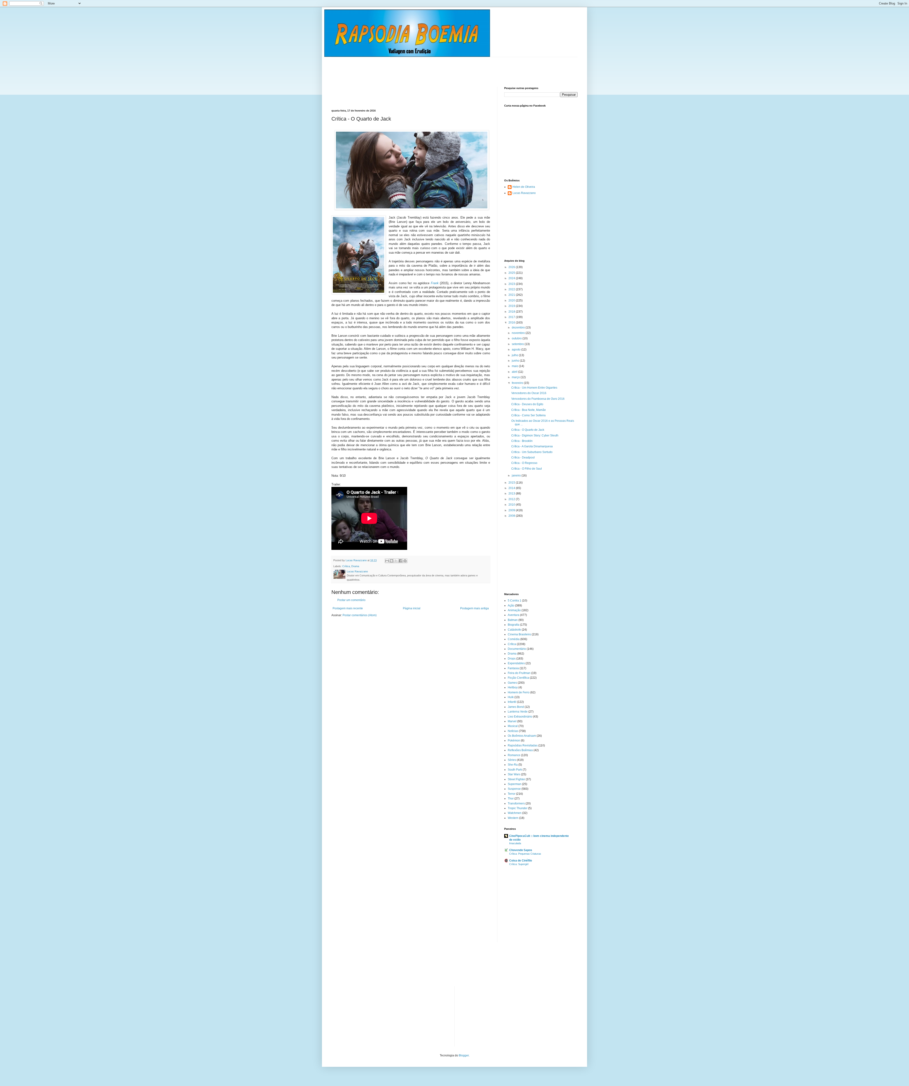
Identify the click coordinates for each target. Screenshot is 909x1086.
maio (515, 366)
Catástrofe (514, 629)
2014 (512, 488)
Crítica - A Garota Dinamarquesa (532, 446)
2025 (512, 272)
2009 (512, 510)
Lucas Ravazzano (524, 193)
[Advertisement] (417, 67)
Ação (511, 605)
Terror (511, 793)
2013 (512, 493)
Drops (512, 658)
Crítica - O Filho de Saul (526, 468)
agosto (516, 349)
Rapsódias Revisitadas (523, 745)
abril (515, 371)
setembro (518, 344)
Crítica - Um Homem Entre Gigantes (534, 387)
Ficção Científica (518, 677)
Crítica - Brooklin (522, 441)
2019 (512, 306)
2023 (512, 284)
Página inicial (411, 608)
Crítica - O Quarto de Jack (527, 429)
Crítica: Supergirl (518, 864)
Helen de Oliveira (523, 186)
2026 (512, 267)
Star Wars (514, 774)
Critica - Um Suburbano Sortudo (532, 452)
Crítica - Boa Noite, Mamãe (528, 410)
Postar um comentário (351, 600)
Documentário (517, 649)
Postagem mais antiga (474, 608)
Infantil (512, 702)
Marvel (512, 721)
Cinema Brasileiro (519, 634)
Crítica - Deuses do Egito (527, 404)
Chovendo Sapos (520, 850)
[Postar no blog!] (391, 560)
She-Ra (513, 764)
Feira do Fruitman (519, 673)
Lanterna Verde (518, 711)
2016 (512, 322)
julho (515, 355)
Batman (513, 620)
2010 (512, 504)
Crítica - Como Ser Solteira (528, 415)
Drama (355, 566)
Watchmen (514, 813)
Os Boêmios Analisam (522, 735)
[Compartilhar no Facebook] (400, 560)
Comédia (514, 639)
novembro (519, 333)
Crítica (346, 566)
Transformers (516, 803)
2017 (512, 317)
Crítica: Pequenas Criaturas (525, 853)
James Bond (516, 707)
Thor (511, 798)
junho (516, 360)
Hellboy (513, 687)
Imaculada (515, 843)
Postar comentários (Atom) (360, 615)
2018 (512, 311)
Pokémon (514, 740)
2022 (512, 289)
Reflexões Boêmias (520, 750)
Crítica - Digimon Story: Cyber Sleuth (534, 435)
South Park (515, 769)
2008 (512, 515)
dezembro (519, 327)
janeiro (516, 475)
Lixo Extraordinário (520, 716)
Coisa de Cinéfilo (520, 860)
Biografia (513, 624)
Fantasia (513, 668)
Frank (435, 283)
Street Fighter (516, 779)
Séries (512, 760)
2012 (512, 499)
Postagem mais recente (348, 608)
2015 (512, 482)
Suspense (514, 788)
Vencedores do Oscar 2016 (528, 393)
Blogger (464, 1055)
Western (513, 818)
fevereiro (518, 383)
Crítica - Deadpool (523, 457)
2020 (512, 300)
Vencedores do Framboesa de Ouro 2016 (538, 398)
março (516, 377)
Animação (514, 610)
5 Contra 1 (514, 600)
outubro (517, 338)
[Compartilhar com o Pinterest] (405, 560)
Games (512, 682)
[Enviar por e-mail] (387, 560)
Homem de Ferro (519, 692)
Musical (513, 726)
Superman (514, 784)
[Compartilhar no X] (396, 560)
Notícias (513, 731)
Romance (514, 755)
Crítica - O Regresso (524, 463)
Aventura (513, 615)
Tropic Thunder (517, 808)
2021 (512, 294)
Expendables (516, 663)
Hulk (511, 697)
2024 (512, 278)
